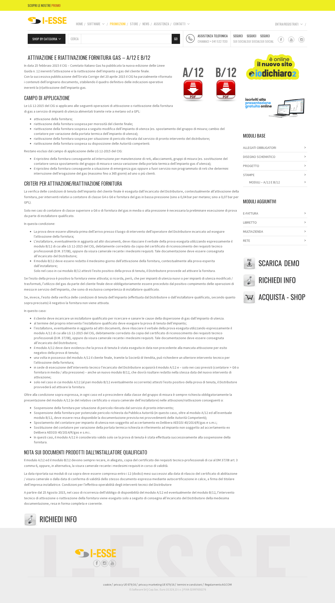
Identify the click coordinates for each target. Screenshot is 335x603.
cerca (74, 38)
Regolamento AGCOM (218, 584)
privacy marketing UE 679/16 (156, 584)
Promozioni (118, 23)
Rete (246, 240)
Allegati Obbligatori (259, 147)
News (145, 23)
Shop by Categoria (44, 39)
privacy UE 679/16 (125, 584)
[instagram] (301, 40)
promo (56, 5)
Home (79, 23)
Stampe (249, 175)
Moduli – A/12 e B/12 (264, 182)
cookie (107, 584)
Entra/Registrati (286, 24)
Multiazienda (253, 231)
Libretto (250, 222)
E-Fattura (250, 213)
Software (93, 23)
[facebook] (281, 40)
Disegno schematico (259, 156)
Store (134, 23)
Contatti (179, 23)
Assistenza (161, 23)
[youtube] (291, 40)
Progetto (251, 166)
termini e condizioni (189, 584)
